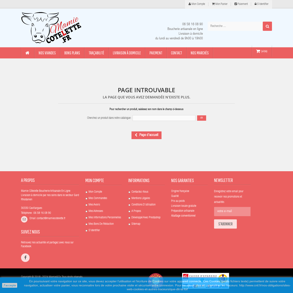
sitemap (135, 224)
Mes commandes (98, 198)
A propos (136, 211)
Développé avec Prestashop (145, 217)
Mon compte (198, 4)
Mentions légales (140, 198)
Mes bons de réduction (101, 224)
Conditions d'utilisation (143, 204)
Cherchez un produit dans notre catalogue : (109, 118)
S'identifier (263, 4)
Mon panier (221, 4)
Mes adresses (96, 211)
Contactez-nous (139, 191)
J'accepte (9, 285)
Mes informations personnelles (105, 217)
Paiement (242, 4)
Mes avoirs (94, 204)
